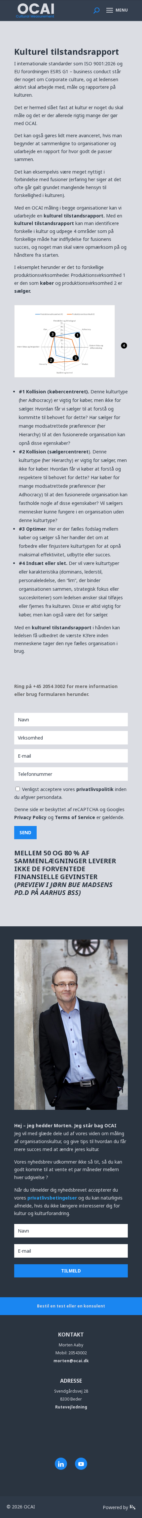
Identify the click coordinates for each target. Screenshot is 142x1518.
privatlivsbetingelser (52, 1198)
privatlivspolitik (95, 789)
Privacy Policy (30, 817)
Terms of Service (75, 817)
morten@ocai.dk (71, 1361)
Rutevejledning (71, 1407)
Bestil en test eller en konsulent (71, 1306)
